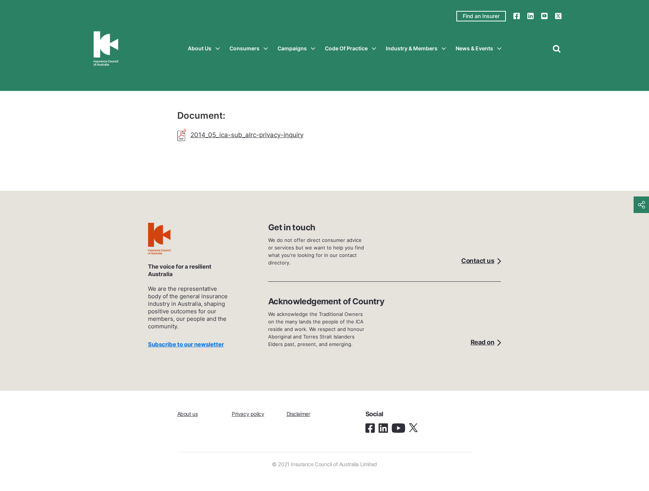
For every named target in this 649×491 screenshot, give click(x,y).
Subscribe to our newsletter (186, 344)
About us (199, 48)
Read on (483, 342)
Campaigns (292, 48)
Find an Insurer (481, 16)
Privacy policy (248, 414)
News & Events (474, 48)
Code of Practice (346, 48)
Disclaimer (298, 414)
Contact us (477, 260)
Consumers (244, 48)
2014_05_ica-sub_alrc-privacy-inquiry (246, 135)
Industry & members (412, 48)
